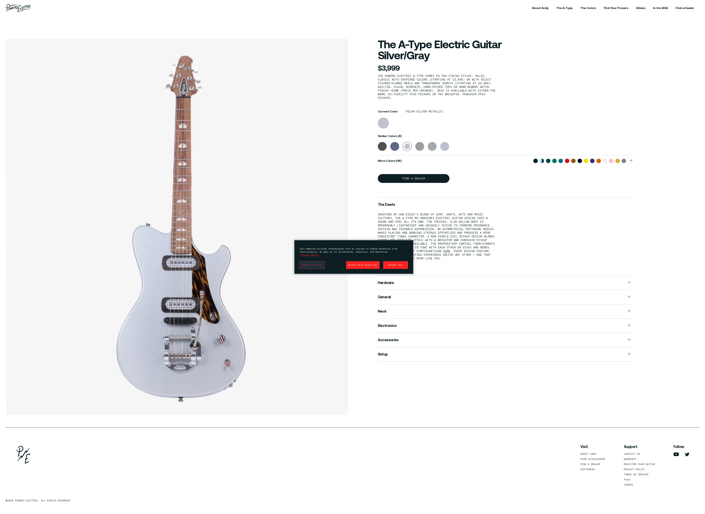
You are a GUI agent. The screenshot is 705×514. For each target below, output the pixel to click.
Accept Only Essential (362, 265)
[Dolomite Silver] (432, 146)
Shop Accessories (592, 459)
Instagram (587, 469)
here (446, 251)
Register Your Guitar (639, 464)
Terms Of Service (636, 474)
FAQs (627, 479)
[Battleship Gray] (394, 146)
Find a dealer (413, 178)
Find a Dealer (590, 464)
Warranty (630, 459)
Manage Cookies (312, 265)
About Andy (588, 454)
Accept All (395, 265)
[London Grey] (382, 146)
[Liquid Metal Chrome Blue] (444, 146)
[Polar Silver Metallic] (383, 123)
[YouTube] (676, 454)
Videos (628, 484)
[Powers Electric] (18, 8)
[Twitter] (687, 454)
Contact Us (632, 454)
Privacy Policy (634, 469)
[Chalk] (419, 146)
